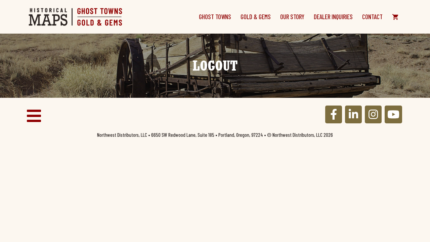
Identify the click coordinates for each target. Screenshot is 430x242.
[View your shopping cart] (395, 17)
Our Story (292, 17)
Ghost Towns (215, 17)
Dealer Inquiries (333, 17)
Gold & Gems (256, 17)
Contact (372, 17)
